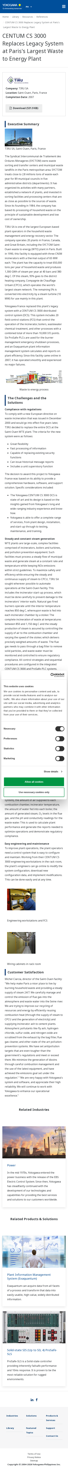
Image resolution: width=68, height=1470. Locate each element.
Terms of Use (34, 1453)
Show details (51, 771)
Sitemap (34, 1460)
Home (5, 16)
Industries (12, 1415)
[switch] (59, 738)
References (42, 16)
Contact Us (52, 1435)
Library (15, 16)
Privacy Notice (34, 1457)
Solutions (31, 1415)
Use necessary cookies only (34, 792)
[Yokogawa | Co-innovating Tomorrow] (12, 6)
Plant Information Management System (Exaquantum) (29, 1276)
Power (11, 1165)
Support (50, 1428)
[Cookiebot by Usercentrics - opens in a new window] (50, 675)
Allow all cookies (34, 781)
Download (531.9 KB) (25, 108)
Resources (27, 16)
